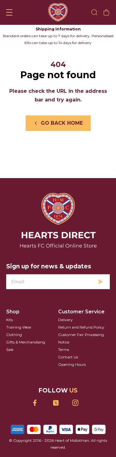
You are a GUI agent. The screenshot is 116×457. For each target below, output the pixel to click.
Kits (9, 319)
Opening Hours (72, 364)
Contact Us (68, 357)
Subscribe (100, 281)
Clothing (14, 334)
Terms (63, 349)
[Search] (94, 12)
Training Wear (19, 327)
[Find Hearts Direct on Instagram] (77, 403)
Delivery (65, 319)
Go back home (62, 123)
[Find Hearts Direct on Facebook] (38, 403)
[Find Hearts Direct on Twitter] (58, 403)
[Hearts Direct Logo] (58, 12)
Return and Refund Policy (81, 327)
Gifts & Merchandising (25, 342)
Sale (9, 349)
